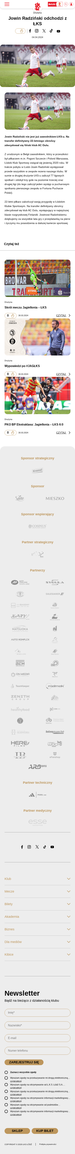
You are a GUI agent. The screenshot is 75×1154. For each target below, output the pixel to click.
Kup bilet (45, 1131)
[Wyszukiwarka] (66, 4)
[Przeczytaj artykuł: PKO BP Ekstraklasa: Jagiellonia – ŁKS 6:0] (37, 395)
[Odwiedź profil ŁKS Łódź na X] (37, 847)
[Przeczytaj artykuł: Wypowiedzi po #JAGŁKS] (37, 336)
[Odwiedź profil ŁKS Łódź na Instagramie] (29, 847)
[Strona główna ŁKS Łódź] (37, 7)
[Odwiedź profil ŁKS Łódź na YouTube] (52, 847)
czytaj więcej (15, 1081)
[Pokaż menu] (7, 4)
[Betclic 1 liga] (55, 4)
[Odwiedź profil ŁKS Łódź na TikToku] (44, 847)
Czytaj (61, 315)
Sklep (17, 1131)
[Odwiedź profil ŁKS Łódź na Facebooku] (22, 847)
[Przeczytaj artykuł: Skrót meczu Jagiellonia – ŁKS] (37, 278)
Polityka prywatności (47, 1144)
